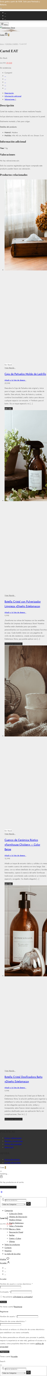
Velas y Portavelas (16, 1226)
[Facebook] (5, 85)
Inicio (2, 44)
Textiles (11, 1235)
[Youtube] (5, 15)
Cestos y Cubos (15, 1238)
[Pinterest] (5, 19)
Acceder (14, 1356)
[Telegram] (5, 82)
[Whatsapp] (5, 76)
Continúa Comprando (8, 1187)
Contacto (8, 1247)
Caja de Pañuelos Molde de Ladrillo (25, 374)
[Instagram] (5, 12)
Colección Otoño (15, 1213)
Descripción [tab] (9, 93)
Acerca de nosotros (12, 1159)
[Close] (1, 8)
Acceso (3, 1302)
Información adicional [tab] (13, 96)
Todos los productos (12, 1244)
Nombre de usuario (8, 1316)
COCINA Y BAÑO (11, 44)
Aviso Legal (9, 1147)
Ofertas (12, 1241)
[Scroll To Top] (1, 1192)
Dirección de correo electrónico (13, 1321)
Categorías (9, 1210)
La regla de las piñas (12, 1162)
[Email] (5, 79)
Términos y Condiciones (14, 1141)
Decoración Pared (16, 1232)
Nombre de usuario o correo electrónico (16, 1284)
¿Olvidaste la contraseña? (23, 1296)
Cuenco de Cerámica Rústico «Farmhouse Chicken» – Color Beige (22, 844)
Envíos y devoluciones (13, 1138)
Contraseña (5, 1292)
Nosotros (8, 1250)
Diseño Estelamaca (16, 1223)
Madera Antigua (15, 1219)
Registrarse (18, 1306)
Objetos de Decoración (18, 1216)
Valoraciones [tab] (10, 99)
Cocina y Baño (14, 1229)
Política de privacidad (13, 1144)
